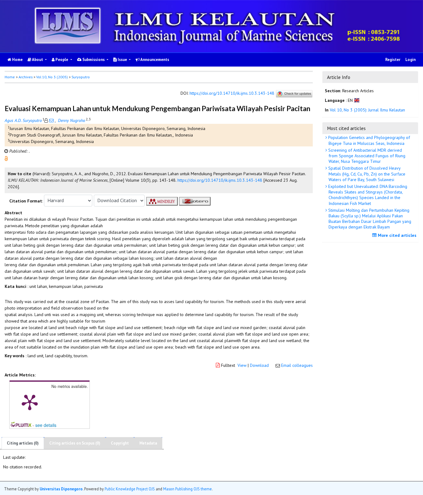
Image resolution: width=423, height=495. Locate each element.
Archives (26, 77)
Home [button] (10, 77)
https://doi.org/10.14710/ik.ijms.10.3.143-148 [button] (219, 180)
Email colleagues (297, 365)
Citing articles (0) (23, 443)
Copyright (120, 443)
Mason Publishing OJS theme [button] (187, 488)
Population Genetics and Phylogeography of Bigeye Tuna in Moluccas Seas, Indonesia (368, 140)
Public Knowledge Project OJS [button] (130, 488)
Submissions (93, 59)
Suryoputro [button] (81, 77)
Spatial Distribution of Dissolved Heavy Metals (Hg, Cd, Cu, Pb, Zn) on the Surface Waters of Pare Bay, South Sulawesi (366, 173)
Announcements (154, 59)
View (242, 365)
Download (259, 365)
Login (410, 59)
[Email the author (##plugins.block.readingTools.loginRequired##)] (51, 120)
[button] (6, 158)
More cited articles (396, 235)
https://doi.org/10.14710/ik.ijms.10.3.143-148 (232, 93)
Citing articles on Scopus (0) (74, 443)
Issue (122, 59)
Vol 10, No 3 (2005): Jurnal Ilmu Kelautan (367, 110)
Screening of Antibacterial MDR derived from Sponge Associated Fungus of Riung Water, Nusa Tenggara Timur (366, 155)
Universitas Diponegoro (61, 488)
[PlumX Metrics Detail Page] (29, 401)
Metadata (148, 443)
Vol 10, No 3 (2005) (52, 77)
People (62, 59)
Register (392, 59)
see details (45, 425)
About (37, 59)
